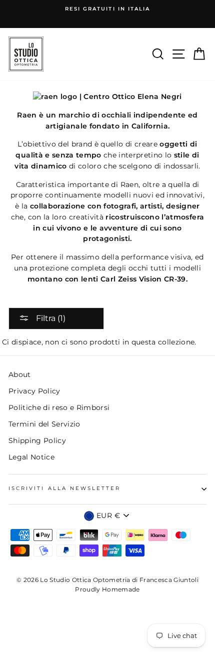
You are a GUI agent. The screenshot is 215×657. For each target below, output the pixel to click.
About (19, 374)
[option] (107, 9)
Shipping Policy (37, 440)
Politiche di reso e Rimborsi (59, 408)
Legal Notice (31, 457)
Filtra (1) (50, 318)
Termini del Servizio (44, 424)
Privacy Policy (34, 391)
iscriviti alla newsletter (64, 488)
